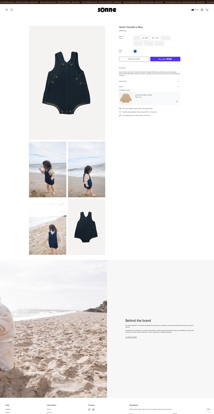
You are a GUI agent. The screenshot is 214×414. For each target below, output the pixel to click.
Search (49, 409)
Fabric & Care (123, 81)
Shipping (8, 409)
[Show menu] (6, 10)
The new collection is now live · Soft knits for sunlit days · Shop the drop (59, 2)
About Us (49, 412)
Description (122, 68)
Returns (8, 412)
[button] (11, 10)
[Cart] (207, 10)
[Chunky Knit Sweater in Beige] (125, 98)
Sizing (120, 86)
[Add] (177, 101)
